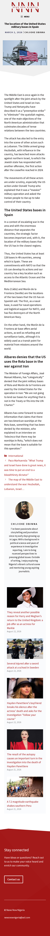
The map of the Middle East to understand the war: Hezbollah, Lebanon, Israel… (23, 484)
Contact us (13, 879)
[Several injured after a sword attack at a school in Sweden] (25, 657)
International (15, 455)
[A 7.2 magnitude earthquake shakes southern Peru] (25, 795)
